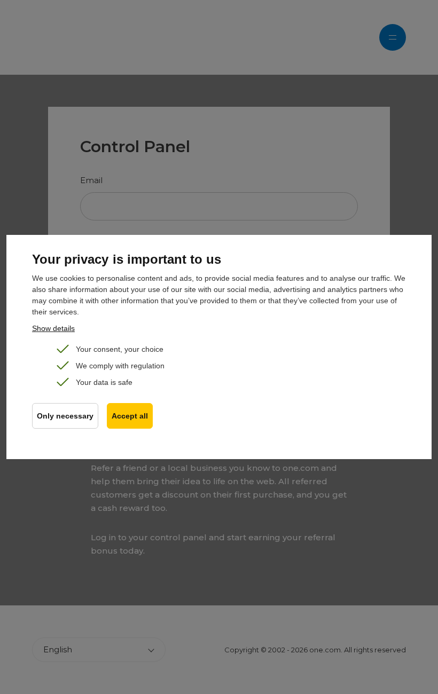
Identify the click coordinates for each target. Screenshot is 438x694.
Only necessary (65, 416)
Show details (53, 328)
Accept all (130, 416)
